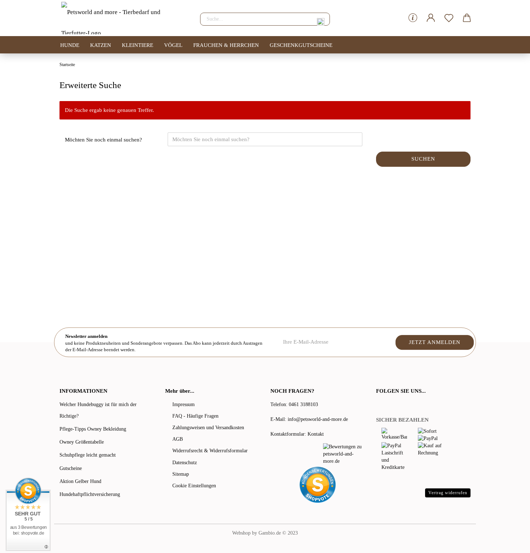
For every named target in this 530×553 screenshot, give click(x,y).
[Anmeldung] (431, 18)
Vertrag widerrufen (447, 492)
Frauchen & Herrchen (226, 45)
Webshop (241, 533)
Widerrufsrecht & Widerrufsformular (210, 450)
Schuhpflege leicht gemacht (87, 455)
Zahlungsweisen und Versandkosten (208, 427)
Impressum (183, 404)
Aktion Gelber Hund (80, 481)
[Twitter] (389, 405)
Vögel (173, 45)
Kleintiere (137, 45)
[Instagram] (408, 405)
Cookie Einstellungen (194, 485)
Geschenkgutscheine (301, 45)
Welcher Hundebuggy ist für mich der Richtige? (98, 410)
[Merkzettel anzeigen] (449, 18)
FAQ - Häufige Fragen (195, 416)
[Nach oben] (510, 542)
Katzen (100, 45)
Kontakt (316, 434)
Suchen (423, 159)
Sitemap (180, 474)
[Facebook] (380, 405)
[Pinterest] (399, 405)
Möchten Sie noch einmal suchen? (103, 140)
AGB (177, 439)
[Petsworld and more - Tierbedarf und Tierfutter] (124, 18)
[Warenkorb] (467, 18)
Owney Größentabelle (81, 442)
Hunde (69, 45)
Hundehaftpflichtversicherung (89, 494)
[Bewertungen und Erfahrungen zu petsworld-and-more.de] (344, 454)
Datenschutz (184, 462)
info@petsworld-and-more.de (318, 419)
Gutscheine (70, 468)
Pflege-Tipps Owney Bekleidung (92, 429)
